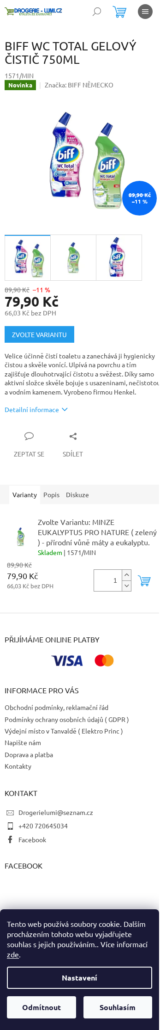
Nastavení (79, 977)
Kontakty (18, 766)
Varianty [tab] (24, 494)
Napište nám (23, 742)
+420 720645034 (43, 825)
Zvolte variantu (39, 334)
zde (13, 954)
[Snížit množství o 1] (126, 585)
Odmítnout (41, 1007)
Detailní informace (32, 409)
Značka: (79, 84)
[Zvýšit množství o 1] (126, 575)
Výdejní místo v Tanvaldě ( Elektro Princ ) (64, 731)
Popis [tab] (51, 494)
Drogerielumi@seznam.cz (55, 812)
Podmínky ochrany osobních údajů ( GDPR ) (67, 719)
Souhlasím (118, 1007)
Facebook (32, 839)
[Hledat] (97, 11)
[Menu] (145, 11)
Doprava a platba (29, 754)
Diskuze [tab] (77, 494)
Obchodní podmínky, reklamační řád (56, 707)
